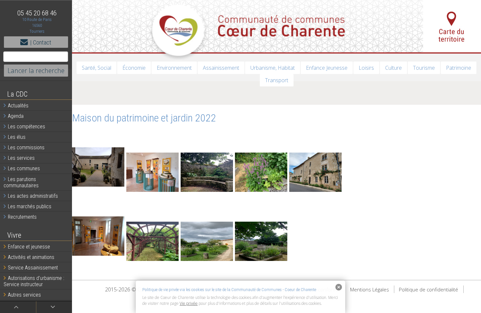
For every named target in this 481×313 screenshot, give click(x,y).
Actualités (18, 105)
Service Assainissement (33, 268)
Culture (393, 67)
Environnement (174, 67)
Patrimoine (458, 67)
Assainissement (221, 67)
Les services (21, 158)
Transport (276, 80)
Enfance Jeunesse (326, 67)
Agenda (16, 116)
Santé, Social (96, 67)
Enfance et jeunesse (29, 247)
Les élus (17, 137)
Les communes (24, 168)
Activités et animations (31, 257)
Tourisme (424, 67)
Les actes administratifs (33, 196)
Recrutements (22, 217)
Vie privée (189, 303)
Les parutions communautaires (21, 182)
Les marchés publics (29, 206)
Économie (134, 67)
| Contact (40, 42)
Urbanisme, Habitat (272, 67)
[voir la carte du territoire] (452, 26)
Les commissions (26, 147)
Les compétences (26, 126)
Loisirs (366, 67)
